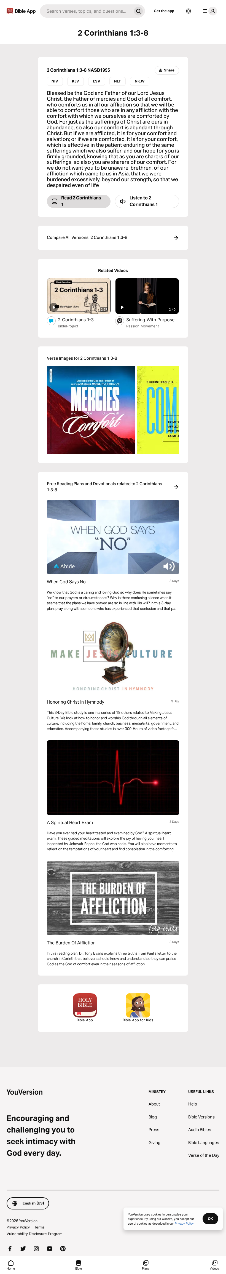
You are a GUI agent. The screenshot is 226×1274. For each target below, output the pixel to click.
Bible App (85, 1020)
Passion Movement (142, 326)
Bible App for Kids (138, 1020)
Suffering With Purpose (152, 319)
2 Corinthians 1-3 (81, 319)
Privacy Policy (18, 1227)
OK (210, 1218)
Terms (39, 1227)
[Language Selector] (188, 11)
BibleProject (68, 326)
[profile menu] (208, 11)
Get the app (164, 11)
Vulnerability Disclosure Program (34, 1234)
